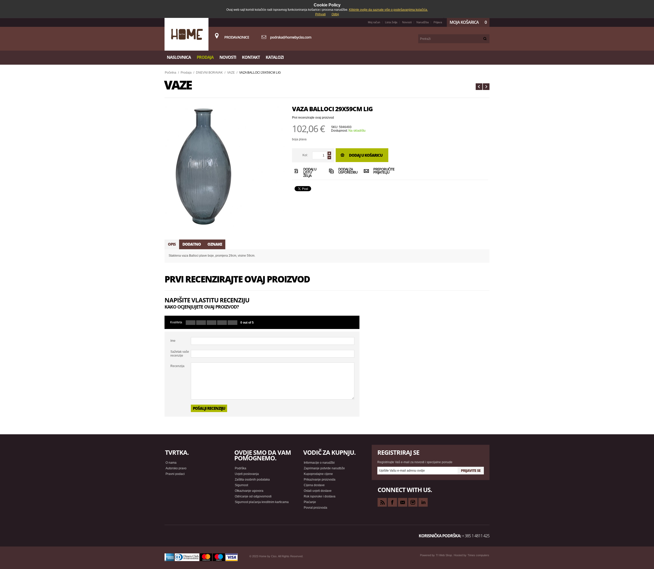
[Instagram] (412, 502)
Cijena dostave (314, 485)
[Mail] (402, 502)
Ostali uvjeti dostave (318, 491)
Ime (173, 341)
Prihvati (320, 14)
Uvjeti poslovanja (247, 474)
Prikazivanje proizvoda (319, 479)
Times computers (478, 555)
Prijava (438, 22)
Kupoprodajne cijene (318, 474)
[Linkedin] (423, 502)
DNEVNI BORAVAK (209, 72)
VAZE (231, 72)
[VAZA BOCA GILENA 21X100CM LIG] (479, 86)
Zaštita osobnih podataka (252, 479)
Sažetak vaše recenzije (179, 353)
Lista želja (391, 22)
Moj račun (374, 22)
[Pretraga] (485, 38)
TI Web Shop (444, 555)
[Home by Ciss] (186, 34)
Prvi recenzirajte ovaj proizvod (313, 117)
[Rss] (382, 502)
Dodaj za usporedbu (346, 171)
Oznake (214, 244)
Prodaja (186, 72)
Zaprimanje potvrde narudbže (324, 468)
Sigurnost (241, 485)
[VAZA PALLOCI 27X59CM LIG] (486, 86)
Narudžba (422, 22)
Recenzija (177, 366)
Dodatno (191, 244)
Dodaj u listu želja (309, 172)
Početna (170, 72)
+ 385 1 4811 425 (475, 536)
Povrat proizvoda (315, 507)
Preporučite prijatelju (381, 171)
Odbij (335, 14)
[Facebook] (392, 502)
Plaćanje (310, 502)
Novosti (407, 22)
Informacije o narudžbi (319, 462)
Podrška (240, 468)
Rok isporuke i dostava (319, 496)
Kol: (305, 155)
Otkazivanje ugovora (249, 491)
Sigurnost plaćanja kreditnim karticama (262, 502)
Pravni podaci (175, 474)
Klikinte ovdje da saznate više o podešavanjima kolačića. (388, 10)
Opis (172, 244)
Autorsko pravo (176, 468)
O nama (171, 462)
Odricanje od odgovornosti (253, 496)
